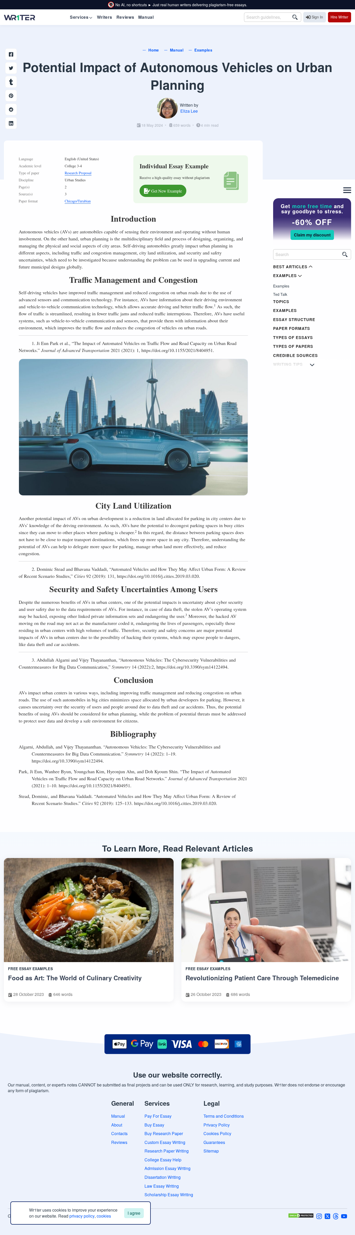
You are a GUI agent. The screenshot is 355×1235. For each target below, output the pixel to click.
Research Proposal (78, 172)
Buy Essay (154, 1125)
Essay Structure (294, 319)
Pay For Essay (158, 1116)
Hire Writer (339, 17)
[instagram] (319, 1216)
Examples (281, 286)
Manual (118, 1116)
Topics (281, 301)
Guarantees (214, 1142)
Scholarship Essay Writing (168, 1195)
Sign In (317, 17)
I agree (134, 1213)
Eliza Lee (189, 111)
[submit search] (295, 17)
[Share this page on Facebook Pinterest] (11, 95)
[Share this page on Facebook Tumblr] (11, 81)
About (116, 1125)
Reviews (119, 1142)
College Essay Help (162, 1160)
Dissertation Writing (162, 1177)
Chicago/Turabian (78, 201)
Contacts (119, 1133)
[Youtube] (344, 1216)
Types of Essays (293, 337)
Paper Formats (291, 328)
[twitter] (327, 1216)
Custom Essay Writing (164, 1142)
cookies (104, 1216)
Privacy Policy (216, 1125)
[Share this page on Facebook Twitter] (11, 68)
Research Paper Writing (166, 1151)
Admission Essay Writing (167, 1168)
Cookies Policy (217, 1133)
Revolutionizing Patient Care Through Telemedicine (262, 977)
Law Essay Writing (161, 1186)
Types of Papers (293, 346)
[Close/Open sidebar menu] (347, 190)
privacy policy (82, 1216)
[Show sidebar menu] (312, 364)
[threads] (336, 1216)
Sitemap (211, 1151)
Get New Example (166, 191)
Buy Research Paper (163, 1133)
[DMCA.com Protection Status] (301, 1216)
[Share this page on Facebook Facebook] (11, 54)
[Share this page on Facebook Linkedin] (11, 123)
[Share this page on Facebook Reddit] (11, 109)
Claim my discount (312, 235)
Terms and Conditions (223, 1116)
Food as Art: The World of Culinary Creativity (75, 977)
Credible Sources (295, 355)
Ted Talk (280, 294)
